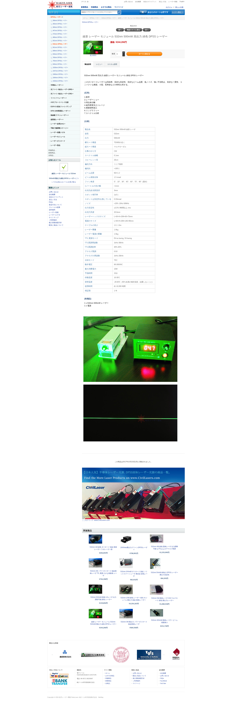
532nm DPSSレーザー (109, 18)
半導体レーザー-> (57, 85)
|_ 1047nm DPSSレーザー (59, 71)
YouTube (163, 683)
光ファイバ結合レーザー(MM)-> (62, 89)
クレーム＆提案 (54, 207)
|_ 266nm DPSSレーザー (58, 20)
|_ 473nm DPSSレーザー (58, 34)
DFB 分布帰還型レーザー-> (60, 111)
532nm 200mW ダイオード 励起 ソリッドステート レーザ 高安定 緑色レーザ (133, 574)
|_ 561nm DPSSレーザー (58, 47)
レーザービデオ (54, 215)
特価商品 (94, 7)
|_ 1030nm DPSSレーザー (59, 67)
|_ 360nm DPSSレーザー (58, 27)
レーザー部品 (55, 145)
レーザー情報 (172, 1)
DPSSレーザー (94, 18)
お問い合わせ (128, 1)
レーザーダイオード (58, 141)
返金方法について (55, 205)
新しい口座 (179, 7)
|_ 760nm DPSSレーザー (58, 57)
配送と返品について (56, 225)
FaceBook (163, 681)
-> (57, 17)
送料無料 (52, 210)
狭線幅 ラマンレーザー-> (60, 115)
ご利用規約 (53, 220)
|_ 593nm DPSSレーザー (58, 54)
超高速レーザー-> (57, 119)
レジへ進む (177, 12)
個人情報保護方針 (55, 223)
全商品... (51, 155)
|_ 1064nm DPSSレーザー (59, 77)
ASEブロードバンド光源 (59, 102)
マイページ (118, 7)
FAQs (51, 202)
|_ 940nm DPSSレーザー (58, 64)
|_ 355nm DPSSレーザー (58, 24)
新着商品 (84, 7)
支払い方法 (162, 1)
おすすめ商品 (106, 7)
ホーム (85, 18)
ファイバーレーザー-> (59, 98)
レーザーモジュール (58, 137)
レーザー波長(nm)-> (58, 124)
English (182, 1)
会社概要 (138, 1)
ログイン (169, 7)
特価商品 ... (52, 150)
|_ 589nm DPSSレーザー (58, 50)
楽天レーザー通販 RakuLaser (68, 697)
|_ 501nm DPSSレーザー (58, 40)
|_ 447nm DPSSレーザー (58, 30)
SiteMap (100, 697)
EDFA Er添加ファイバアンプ (61, 107)
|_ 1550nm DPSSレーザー (59, 81)
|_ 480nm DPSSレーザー (58, 37)
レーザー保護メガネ (58, 132)
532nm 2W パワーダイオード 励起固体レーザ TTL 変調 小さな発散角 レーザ (103, 573)
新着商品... (52, 153)
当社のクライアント (150, 1)
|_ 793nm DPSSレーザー (58, 61)
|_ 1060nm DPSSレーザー (59, 74)
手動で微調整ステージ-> (59, 128)
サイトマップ (54, 217)
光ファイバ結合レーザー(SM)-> (62, 94)
